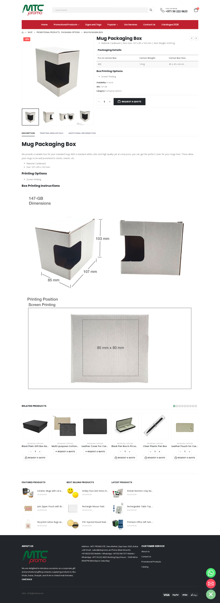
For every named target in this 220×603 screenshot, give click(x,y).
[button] (22, 71)
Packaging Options (113, 91)
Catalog (144, 566)
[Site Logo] (33, 10)
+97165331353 (88, 553)
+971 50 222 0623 (99, 557)
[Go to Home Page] (22, 32)
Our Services (130, 24)
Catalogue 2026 (170, 24)
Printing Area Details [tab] (51, 133)
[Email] (211, 583)
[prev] (192, 38)
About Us (145, 551)
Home (44, 24)
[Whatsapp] (211, 573)
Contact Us (149, 24)
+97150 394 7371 (120, 553)
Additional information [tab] (82, 133)
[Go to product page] (35, 426)
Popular (111, 24)
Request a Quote (131, 101)
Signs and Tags (93, 24)
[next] (196, 38)
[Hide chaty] (211, 594)
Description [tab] (28, 133)
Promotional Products (65, 24)
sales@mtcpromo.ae (101, 550)
